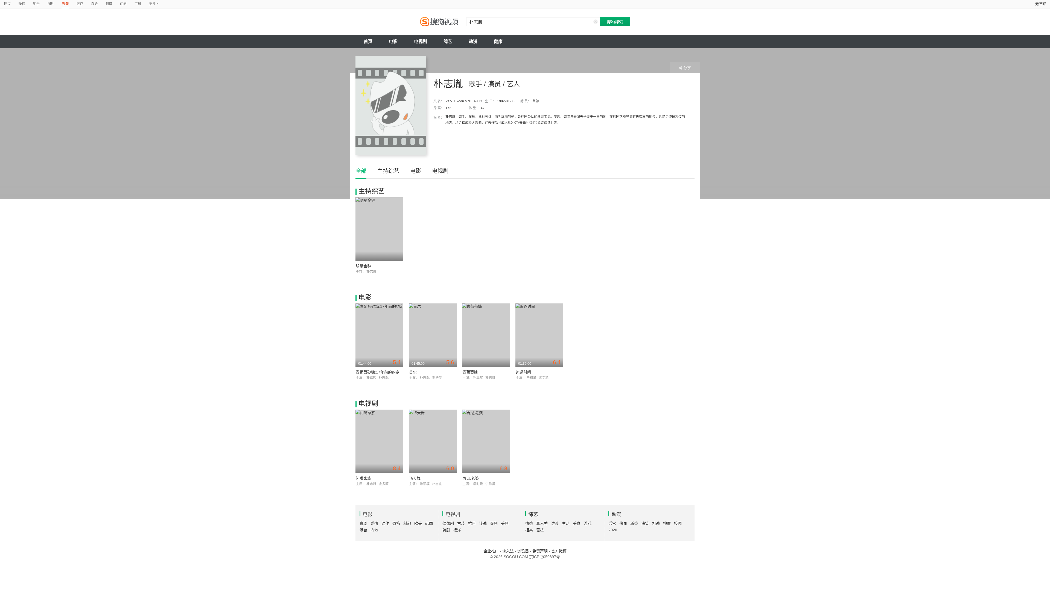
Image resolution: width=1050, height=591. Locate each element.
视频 (65, 4)
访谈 (555, 523)
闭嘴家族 (363, 478)
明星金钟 (363, 266)
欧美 (418, 523)
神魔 (667, 523)
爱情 (374, 523)
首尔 (413, 372)
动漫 (473, 41)
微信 (22, 4)
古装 (461, 523)
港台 (363, 530)
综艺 (448, 41)
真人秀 (542, 523)
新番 (634, 523)
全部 (360, 171)
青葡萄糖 (470, 372)
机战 (656, 523)
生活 (566, 523)
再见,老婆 (470, 478)
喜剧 (363, 523)
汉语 (94, 4)
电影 (393, 41)
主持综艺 (388, 171)
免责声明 (540, 551)
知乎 (36, 4)
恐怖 (396, 523)
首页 (368, 41)
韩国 (429, 523)
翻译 (109, 4)
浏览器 (523, 551)
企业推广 (491, 551)
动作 (385, 523)
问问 (123, 4)
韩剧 (446, 530)
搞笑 (645, 523)
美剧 (505, 523)
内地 (374, 530)
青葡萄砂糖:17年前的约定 (377, 372)
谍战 (483, 523)
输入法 (508, 551)
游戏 (587, 523)
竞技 (540, 530)
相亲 (529, 530)
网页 (7, 4)
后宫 (612, 523)
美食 (577, 523)
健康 (498, 41)
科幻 (407, 523)
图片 (51, 4)
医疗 (80, 4)
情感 (529, 523)
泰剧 (494, 523)
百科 (138, 4)
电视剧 (420, 41)
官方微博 (559, 551)
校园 (678, 523)
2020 (612, 530)
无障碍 (1040, 4)
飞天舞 (415, 478)
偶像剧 (448, 523)
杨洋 (457, 530)
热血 (623, 523)
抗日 (472, 523)
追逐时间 (523, 372)
